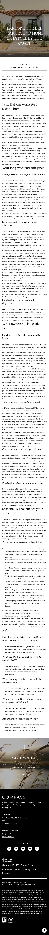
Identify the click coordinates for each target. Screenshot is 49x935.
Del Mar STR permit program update (28, 383)
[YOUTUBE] (23, 849)
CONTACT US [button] (24, 775)
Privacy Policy (27, 865)
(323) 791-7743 (7, 834)
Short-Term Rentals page (26, 366)
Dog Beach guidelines (30, 242)
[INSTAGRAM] (9, 849)
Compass (27, 892)
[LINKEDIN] (16, 849)
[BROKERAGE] (37, 849)
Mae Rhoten (23, 624)
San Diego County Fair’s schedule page (16, 297)
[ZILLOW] (30, 849)
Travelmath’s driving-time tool (18, 145)
